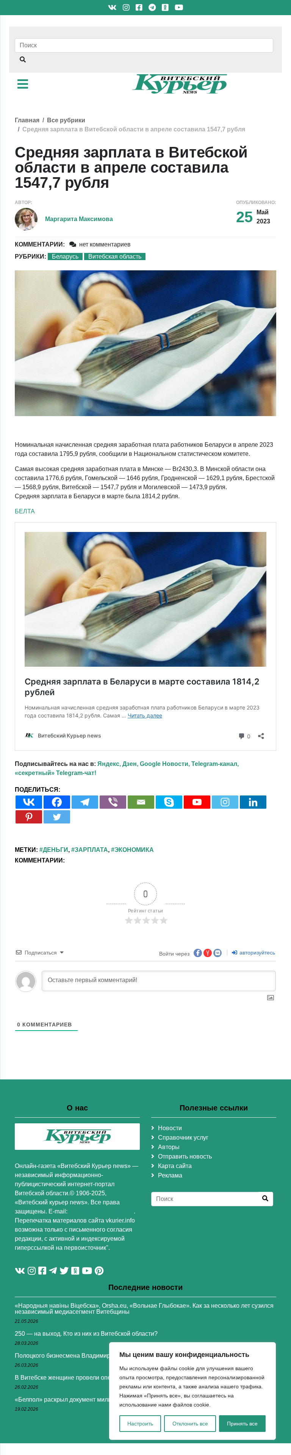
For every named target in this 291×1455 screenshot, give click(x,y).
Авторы (169, 1147)
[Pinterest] (29, 816)
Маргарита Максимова (79, 219)
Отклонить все (190, 1424)
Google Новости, (165, 764)
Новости (170, 1128)
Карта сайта (175, 1166)
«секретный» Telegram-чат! (55, 773)
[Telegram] (85, 802)
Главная (27, 120)
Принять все (242, 1424)
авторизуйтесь (256, 953)
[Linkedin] (253, 802)
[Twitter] (57, 816)
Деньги (55, 850)
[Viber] (113, 802)
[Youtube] (197, 802)
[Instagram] (225, 802)
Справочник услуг (183, 1137)
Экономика (134, 850)
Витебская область (114, 256)
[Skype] (169, 802)
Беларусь (65, 256)
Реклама (170, 1175)
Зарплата (91, 850)
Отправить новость (185, 1156)
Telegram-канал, (215, 764)
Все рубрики (66, 120)
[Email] (141, 802)
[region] (192, 1391)
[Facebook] (57, 802)
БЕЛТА (25, 511)
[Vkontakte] (29, 802)
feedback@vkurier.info (101, 1211)
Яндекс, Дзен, (117, 764)
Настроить (140, 1424)
